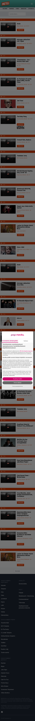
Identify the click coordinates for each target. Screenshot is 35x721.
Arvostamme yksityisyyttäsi (10, 340)
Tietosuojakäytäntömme (17, 386)
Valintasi (26, 341)
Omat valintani (17, 382)
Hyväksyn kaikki (17, 379)
